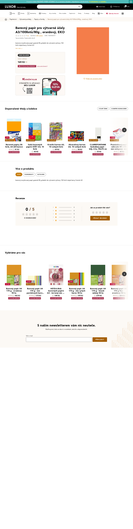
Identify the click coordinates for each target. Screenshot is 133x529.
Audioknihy (33, 13)
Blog (93, 13)
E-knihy (22, 13)
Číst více (18, 48)
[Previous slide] (72, 50)
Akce (101, 13)
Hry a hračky (52, 13)
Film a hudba (62, 13)
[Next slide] (113, 50)
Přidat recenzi (100, 218)
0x (28, 35)
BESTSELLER (9, 140)
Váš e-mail (29, 336)
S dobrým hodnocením (118, 108)
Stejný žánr (103, 108)
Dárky (79, 13)
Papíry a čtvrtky (39, 19)
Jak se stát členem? (42, 66)
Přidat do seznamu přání (94, 79)
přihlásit (99, 339)
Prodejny (86, 13)
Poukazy (44, 13)
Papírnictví (72, 13)
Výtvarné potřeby (25, 19)
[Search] (79, 7)
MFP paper (39, 35)
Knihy (13, 13)
